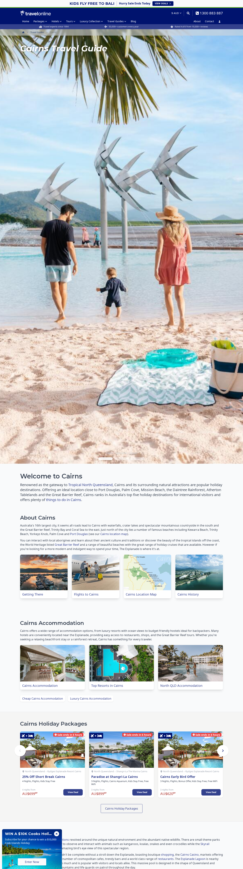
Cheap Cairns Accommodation (42, 699)
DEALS (161, 3)
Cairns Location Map (141, 594)
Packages (38, 21)
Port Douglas (79, 534)
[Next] (223, 750)
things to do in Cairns (63, 499)
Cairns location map (113, 534)
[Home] (35, 13)
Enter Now (32, 862)
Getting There (32, 594)
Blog (133, 21)
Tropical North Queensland (90, 484)
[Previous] (20, 750)
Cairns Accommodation (40, 685)
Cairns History (188, 594)
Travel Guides (115, 21)
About (197, 21)
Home (25, 21)
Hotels (55, 21)
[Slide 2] (121, 458)
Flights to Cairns (86, 594)
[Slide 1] (105, 458)
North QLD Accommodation (181, 685)
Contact (209, 21)
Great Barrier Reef (67, 545)
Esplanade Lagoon (193, 859)
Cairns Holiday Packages (121, 808)
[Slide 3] (137, 458)
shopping (167, 855)
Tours (69, 21)
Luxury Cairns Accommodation (90, 699)
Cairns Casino (189, 855)
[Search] (188, 13)
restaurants (166, 859)
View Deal (73, 792)
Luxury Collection (90, 21)
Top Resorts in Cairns (107, 685)
